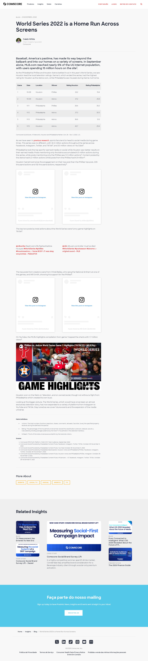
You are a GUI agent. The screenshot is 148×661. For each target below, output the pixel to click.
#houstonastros (23, 251)
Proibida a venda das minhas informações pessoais (107, 652)
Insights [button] (40, 4)
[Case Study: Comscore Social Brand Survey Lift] (74, 536)
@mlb (64, 246)
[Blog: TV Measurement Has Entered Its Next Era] (27, 527)
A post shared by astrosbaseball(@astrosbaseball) (35, 220)
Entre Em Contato (74, 655)
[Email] (91, 643)
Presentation (115, 563)
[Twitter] (57, 643)
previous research (41, 140)
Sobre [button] (49, 4)
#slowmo (91, 249)
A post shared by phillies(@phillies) (82, 220)
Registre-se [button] (73, 613)
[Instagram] (77, 643)
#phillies (39, 249)
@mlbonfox (20, 246)
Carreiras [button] (58, 4)
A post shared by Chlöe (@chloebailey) (35, 329)
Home (20, 632)
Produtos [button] (30, 4)
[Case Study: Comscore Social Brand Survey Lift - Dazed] (27, 550)
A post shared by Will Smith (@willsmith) (81, 329)
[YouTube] (84, 643)
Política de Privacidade (28, 652)
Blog (18, 17)
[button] (103, 5)
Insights (28, 632)
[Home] (12, 5)
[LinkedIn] (64, 643)
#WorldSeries (30, 249)
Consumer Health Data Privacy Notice (70, 652)
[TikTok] (71, 643)
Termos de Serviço (47, 652)
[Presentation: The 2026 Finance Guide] (120, 554)
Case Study (21, 559)
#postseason (80, 249)
